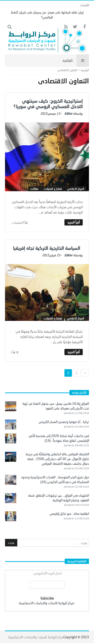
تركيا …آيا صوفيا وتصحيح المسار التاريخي (64, 422)
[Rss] (65, 27)
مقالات (34, 188)
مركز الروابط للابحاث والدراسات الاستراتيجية (46, 603)
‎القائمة (68, 60)
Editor (68, 113)
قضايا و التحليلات (53, 188)
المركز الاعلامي (75, 188)
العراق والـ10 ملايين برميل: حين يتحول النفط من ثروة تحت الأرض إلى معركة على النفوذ (55, 405)
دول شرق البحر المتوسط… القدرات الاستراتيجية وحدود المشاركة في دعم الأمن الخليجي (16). (55, 479)
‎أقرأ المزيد (73, 222)
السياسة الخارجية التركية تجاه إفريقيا (48, 248)
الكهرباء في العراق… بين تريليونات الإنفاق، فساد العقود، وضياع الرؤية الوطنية (58, 497)
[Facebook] (84, 27)
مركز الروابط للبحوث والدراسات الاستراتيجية (35, 637)
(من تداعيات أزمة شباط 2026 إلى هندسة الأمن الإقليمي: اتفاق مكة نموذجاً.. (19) (59, 438)
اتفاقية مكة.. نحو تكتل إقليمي (69, 514)
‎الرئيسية (85, 70)
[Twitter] (75, 27)
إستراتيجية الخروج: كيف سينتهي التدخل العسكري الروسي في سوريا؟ (48, 103)
